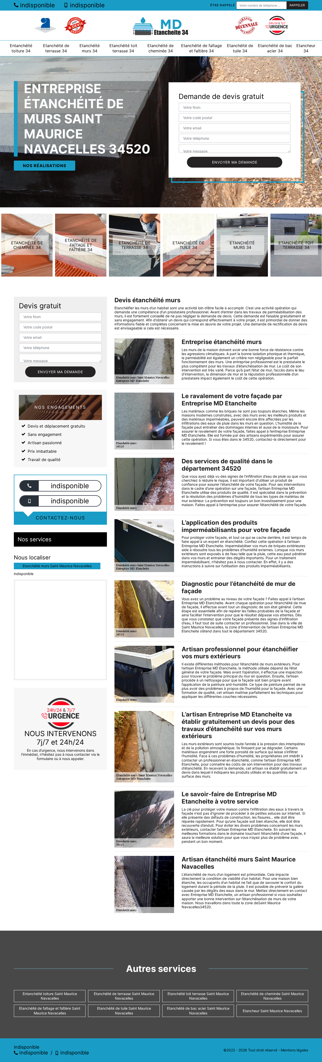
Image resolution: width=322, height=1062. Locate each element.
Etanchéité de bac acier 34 (275, 48)
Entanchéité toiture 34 (21, 48)
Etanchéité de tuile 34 (240, 48)
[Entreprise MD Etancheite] (161, 25)
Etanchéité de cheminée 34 (160, 48)
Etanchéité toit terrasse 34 (123, 48)
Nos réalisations (44, 165)
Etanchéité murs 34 (89, 48)
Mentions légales (294, 1050)
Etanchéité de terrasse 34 (56, 48)
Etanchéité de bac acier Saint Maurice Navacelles (198, 1010)
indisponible (36, 5)
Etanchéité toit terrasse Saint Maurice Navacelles (198, 996)
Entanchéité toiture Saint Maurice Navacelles (50, 996)
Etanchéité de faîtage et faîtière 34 (201, 48)
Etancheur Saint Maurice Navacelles (272, 1011)
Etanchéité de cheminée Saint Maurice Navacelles (272, 996)
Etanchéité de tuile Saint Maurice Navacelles (124, 1010)
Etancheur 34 (305, 48)
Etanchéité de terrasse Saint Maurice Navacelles (124, 996)
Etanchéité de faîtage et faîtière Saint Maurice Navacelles (49, 1010)
